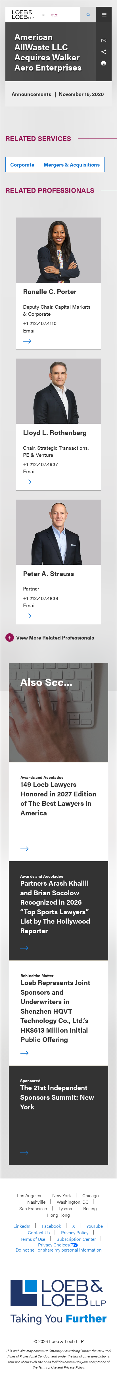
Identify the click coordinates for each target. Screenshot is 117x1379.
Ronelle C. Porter (49, 291)
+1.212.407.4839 (40, 598)
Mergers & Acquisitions (72, 164)
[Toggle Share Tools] (103, 51)
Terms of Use (32, 1239)
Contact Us (39, 1232)
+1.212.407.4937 (40, 464)
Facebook (51, 1226)
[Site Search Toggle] (88, 14)
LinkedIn (21, 1226)
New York (61, 1195)
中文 (54, 15)
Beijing (90, 1208)
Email (29, 330)
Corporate (22, 164)
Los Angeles (29, 1195)
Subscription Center (76, 1239)
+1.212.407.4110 (40, 323)
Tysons (65, 1208)
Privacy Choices (53, 1244)
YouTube (94, 1226)
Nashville (36, 1202)
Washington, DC (73, 1202)
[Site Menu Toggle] (104, 14)
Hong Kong (58, 1215)
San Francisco (33, 1208)
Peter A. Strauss (48, 573)
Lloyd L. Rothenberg (55, 432)
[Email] (103, 40)
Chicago (90, 1195)
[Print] (103, 63)
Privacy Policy (74, 1232)
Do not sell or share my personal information (59, 1249)
